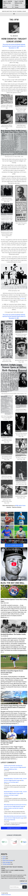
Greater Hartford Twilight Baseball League (14, 11)
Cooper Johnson (21, 523)
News (4, 858)
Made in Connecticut (6, 894)
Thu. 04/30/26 (4, 674)
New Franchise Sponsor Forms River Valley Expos (14, 600)
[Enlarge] (11, 96)
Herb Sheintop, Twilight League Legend (14, 40)
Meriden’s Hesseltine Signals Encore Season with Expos (12, 672)
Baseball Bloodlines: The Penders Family (13, 634)
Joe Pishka (21, 536)
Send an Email (24, 883)
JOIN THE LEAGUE (14, 541)
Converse (22, 298)
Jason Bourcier (7, 523)
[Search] (24, 887)
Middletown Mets (13, 769)
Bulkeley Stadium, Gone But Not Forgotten (13, 808)
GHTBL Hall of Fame (20, 505)
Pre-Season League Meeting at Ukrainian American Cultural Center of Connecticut (13, 706)
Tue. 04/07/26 (4, 709)
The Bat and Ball (6, 864)
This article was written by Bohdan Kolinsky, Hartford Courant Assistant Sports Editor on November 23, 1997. (14, 46)
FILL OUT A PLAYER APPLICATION (14, 545)
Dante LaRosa (7, 536)
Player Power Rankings (8, 860)
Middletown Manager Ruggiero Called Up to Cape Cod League (13, 742)
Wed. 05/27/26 (4, 603)
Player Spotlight (6, 862)
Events (4, 856)
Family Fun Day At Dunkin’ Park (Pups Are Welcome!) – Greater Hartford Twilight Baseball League (15, 767)
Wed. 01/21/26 (4, 744)
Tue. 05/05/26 (4, 636)
